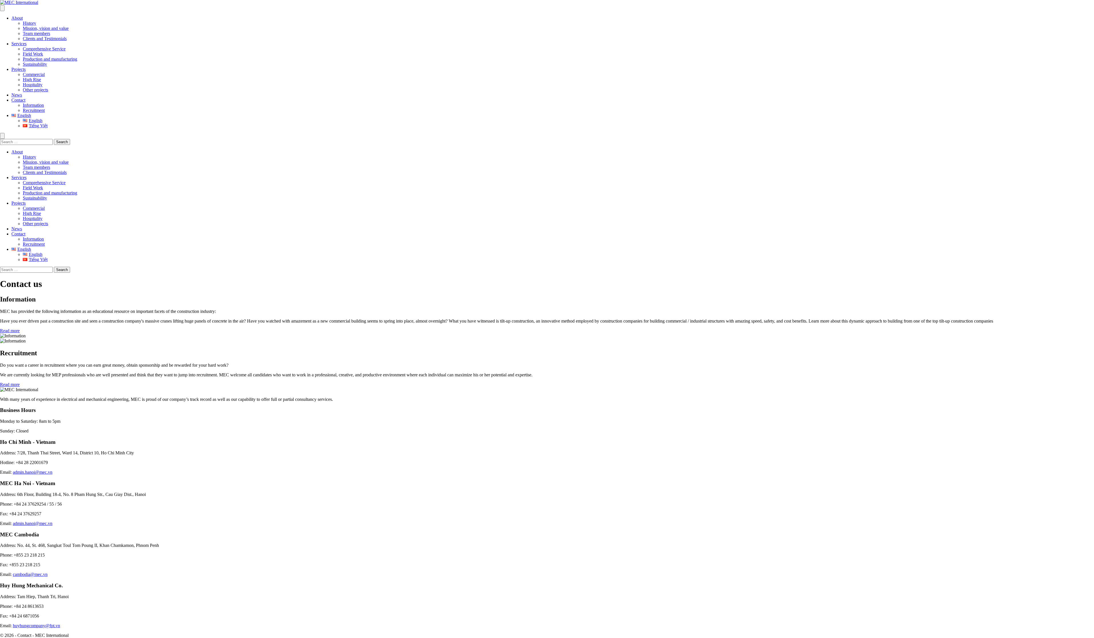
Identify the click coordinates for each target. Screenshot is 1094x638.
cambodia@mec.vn (30, 574)
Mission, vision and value (46, 28)
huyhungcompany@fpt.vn (36, 625)
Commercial (34, 74)
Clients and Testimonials (45, 38)
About (17, 18)
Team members (36, 33)
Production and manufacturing (50, 59)
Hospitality (32, 84)
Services (18, 43)
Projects (18, 69)
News (16, 95)
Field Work (33, 54)
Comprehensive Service (44, 48)
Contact (18, 100)
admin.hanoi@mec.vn (32, 472)
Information (33, 105)
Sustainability (35, 64)
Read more (10, 330)
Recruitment (34, 110)
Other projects (35, 89)
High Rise (32, 79)
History (29, 23)
